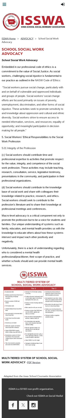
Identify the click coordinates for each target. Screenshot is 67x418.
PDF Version (33, 362)
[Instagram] (33, 405)
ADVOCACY (27, 38)
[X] (23, 405)
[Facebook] (13, 405)
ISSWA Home (9, 38)
